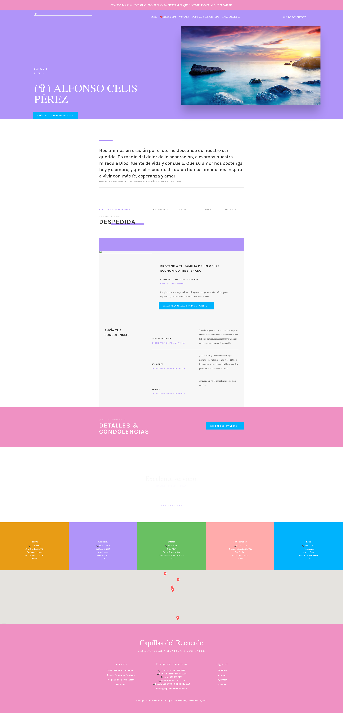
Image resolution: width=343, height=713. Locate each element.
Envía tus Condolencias (114, 209)
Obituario (184, 17)
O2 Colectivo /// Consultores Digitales (190, 700)
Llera (308, 541)
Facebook (222, 670)
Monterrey (103, 541)
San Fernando (240, 541)
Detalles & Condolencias (205, 17)
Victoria (34, 541)
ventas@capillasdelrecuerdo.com (171, 688)
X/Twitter (222, 680)
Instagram (222, 675)
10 (181, 505)
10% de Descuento (294, 17)
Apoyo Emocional (231, 17)
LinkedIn (222, 684)
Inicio (154, 17)
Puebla (39, 73)
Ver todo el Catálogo (223, 426)
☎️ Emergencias (168, 17)
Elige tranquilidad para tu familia (185, 306)
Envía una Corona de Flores (54, 115)
